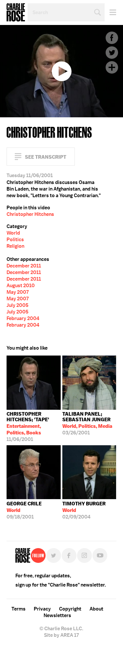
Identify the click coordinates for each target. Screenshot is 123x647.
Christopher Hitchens (30, 214)
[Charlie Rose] (22, 555)
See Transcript (45, 157)
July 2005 (18, 305)
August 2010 (21, 285)
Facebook (112, 38)
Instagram (84, 555)
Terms (18, 609)
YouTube (99, 555)
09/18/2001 (24, 510)
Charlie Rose (16, 12)
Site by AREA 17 (61, 635)
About (96, 609)
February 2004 (23, 318)
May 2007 (18, 292)
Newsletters (57, 615)
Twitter (112, 52)
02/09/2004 (84, 510)
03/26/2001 (87, 423)
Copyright (70, 609)
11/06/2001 (28, 427)
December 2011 (24, 266)
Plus (112, 67)
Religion (15, 246)
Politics (15, 239)
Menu (110, 12)
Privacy (42, 609)
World (13, 233)
